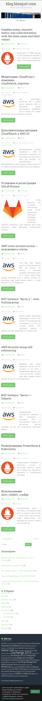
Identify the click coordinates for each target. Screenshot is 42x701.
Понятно (35, 691)
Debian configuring (30, 648)
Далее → (37, 539)
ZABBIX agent (11, 673)
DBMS (3, 603)
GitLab (21, 195)
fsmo (19, 664)
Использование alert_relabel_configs (15, 493)
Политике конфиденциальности (12, 698)
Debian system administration (24, 651)
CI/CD (16, 195)
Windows (4, 628)
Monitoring (6, 667)
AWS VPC (21, 311)
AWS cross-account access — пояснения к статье (19, 247)
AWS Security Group (24, 359)
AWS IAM (21, 258)
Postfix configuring (31, 667)
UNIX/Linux (24, 44)
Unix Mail (6, 617)
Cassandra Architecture (10, 646)
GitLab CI (25, 195)
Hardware (4, 607)
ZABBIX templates (7, 676)
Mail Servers (5, 610)
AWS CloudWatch (23, 92)
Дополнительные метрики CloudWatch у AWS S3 (19, 132)
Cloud (22, 88)
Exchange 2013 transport (24, 658)
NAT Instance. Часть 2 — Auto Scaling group (20, 300)
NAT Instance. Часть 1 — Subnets (16, 396)
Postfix (21, 667)
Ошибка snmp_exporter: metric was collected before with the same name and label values (20, 34)
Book (21, 643)
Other (3, 621)
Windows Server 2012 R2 (18, 671)
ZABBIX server (34, 673)
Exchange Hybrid (13, 662)
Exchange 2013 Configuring (23, 655)
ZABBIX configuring (23, 673)
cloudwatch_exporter (6, 95)
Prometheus (18, 49)
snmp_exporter (26, 49)
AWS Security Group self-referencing (17, 348)
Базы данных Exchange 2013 (11, 566)
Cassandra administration (31, 643)
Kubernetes (18, 458)
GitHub (23, 664)
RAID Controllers (21, 669)
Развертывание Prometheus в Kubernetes (20, 447)
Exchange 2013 (21, 652)
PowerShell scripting (6, 669)
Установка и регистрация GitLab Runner (18, 184)
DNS (35, 650)
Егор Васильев (9, 44)
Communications (7, 600)
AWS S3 (31, 143)
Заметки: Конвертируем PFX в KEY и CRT (16, 576)
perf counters (14, 667)
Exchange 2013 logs (7, 658)
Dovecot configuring (6, 653)
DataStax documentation (16, 648)
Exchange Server (9, 613)
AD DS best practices (11, 643)
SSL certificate (31, 669)
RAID (13, 669)
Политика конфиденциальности (12, 681)
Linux (30, 664)
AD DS (3, 643)
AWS (16, 92)
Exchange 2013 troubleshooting (11, 660)
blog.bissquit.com (21, 3)
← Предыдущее (7, 539)
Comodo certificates (26, 646)
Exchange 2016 (28, 660)
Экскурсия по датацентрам (20, 676)
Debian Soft (7, 650)
